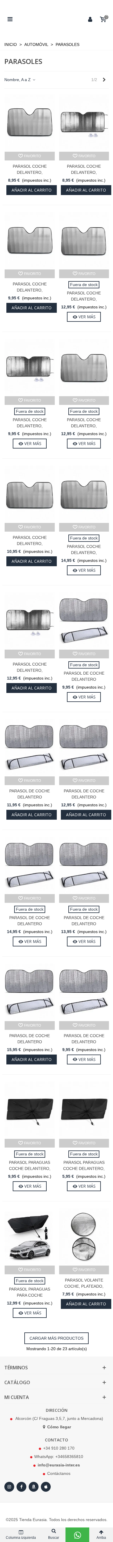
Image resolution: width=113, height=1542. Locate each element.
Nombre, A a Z (18, 79)
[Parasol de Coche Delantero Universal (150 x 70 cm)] (84, 747)
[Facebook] (21, 1487)
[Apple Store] (46, 1487)
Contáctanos (58, 1473)
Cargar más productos (56, 1338)
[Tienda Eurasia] (50, 19)
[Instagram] (9, 1487)
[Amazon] (34, 1487)
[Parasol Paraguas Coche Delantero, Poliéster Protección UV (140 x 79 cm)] (84, 1110)
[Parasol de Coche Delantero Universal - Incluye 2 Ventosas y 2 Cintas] (84, 992)
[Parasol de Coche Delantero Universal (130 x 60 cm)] (84, 621)
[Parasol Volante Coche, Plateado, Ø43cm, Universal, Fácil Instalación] (84, 1237)
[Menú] (9, 18)
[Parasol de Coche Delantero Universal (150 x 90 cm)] (30, 865)
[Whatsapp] (77, 1534)
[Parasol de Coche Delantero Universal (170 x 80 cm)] (30, 992)
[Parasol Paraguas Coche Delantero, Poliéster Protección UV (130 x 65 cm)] (30, 1110)
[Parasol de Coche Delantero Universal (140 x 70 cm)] (30, 747)
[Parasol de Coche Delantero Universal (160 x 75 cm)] (84, 865)
